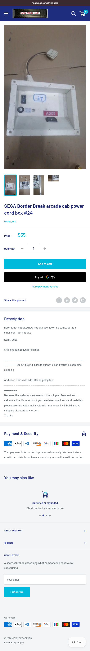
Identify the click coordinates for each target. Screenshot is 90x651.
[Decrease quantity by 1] (22, 248)
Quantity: (9, 248)
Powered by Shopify (14, 642)
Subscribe (17, 592)
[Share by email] (83, 300)
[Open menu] (6, 13)
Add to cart (45, 264)
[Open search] (73, 13)
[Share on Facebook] (59, 300)
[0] (82, 13)
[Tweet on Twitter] (75, 300)
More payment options (45, 286)
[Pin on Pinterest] (67, 300)
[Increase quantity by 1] (44, 248)
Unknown (10, 221)
